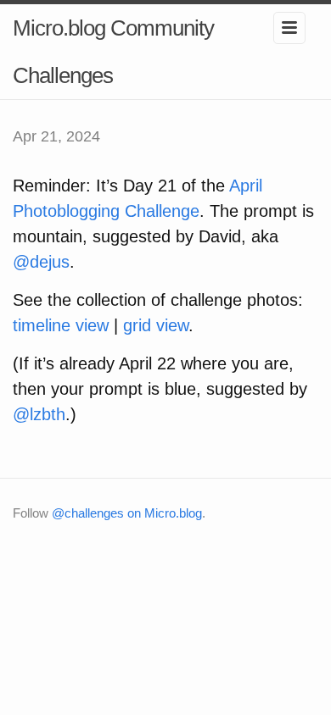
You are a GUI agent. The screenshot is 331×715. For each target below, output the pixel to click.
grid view (155, 325)
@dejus (41, 261)
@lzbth (39, 414)
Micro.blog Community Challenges (113, 51)
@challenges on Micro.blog (127, 513)
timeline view (61, 325)
